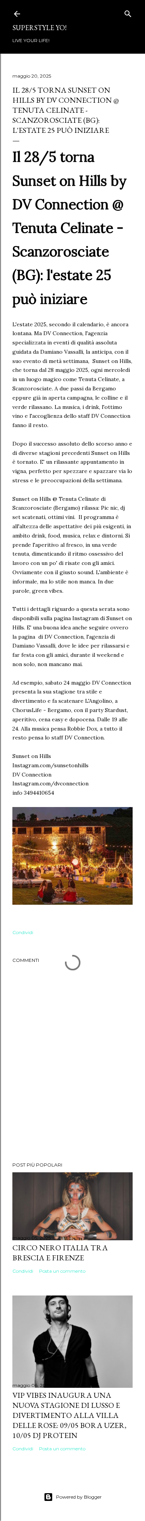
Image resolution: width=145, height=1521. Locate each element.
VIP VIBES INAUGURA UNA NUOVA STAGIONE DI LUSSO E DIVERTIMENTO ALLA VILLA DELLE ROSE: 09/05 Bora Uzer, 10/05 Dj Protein (69, 1415)
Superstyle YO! (39, 27)
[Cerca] (128, 12)
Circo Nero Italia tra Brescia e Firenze (60, 1253)
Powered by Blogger (79, 1497)
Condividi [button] (22, 932)
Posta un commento (62, 1271)
